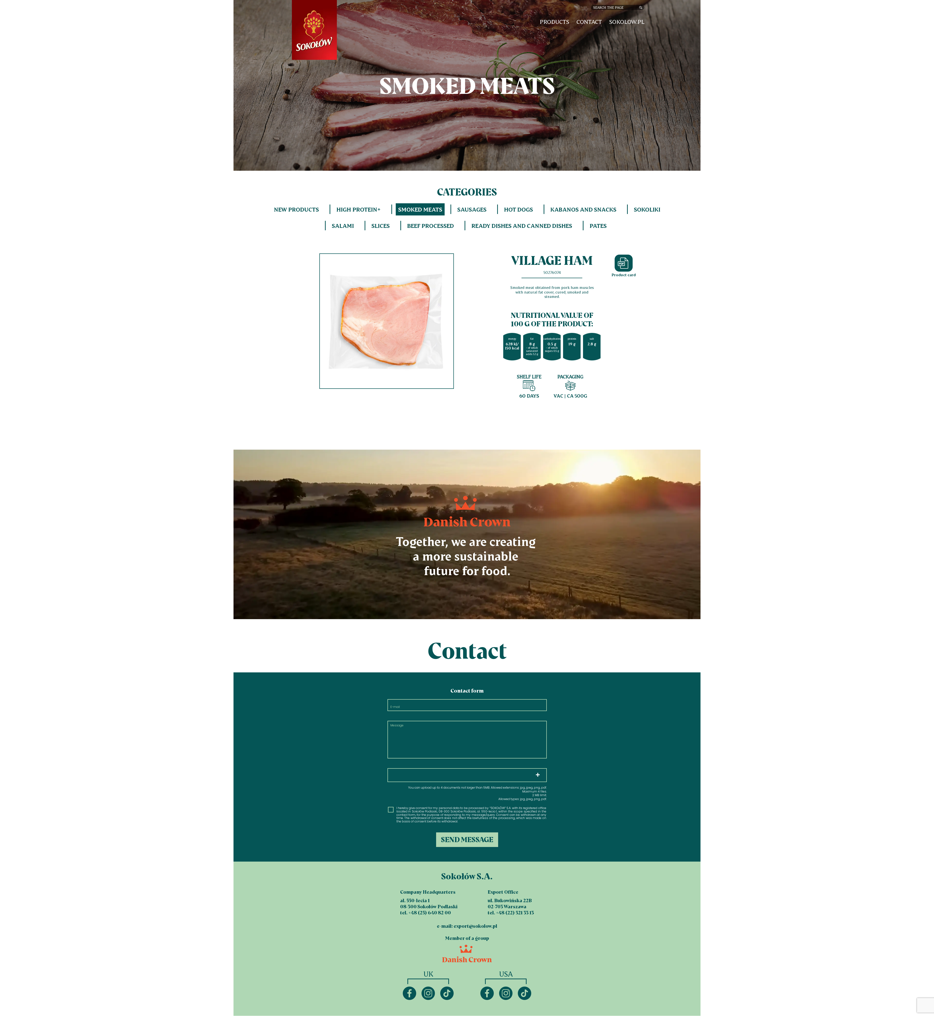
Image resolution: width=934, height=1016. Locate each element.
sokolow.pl (627, 21)
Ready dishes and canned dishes (521, 225)
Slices (380, 225)
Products (554, 21)
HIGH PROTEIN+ (358, 209)
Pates (598, 225)
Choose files (467, 775)
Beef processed (430, 225)
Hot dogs (518, 209)
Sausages (471, 209)
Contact (589, 21)
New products (296, 209)
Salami (343, 225)
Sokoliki (647, 209)
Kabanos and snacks (583, 209)
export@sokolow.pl (475, 926)
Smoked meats (420, 209)
